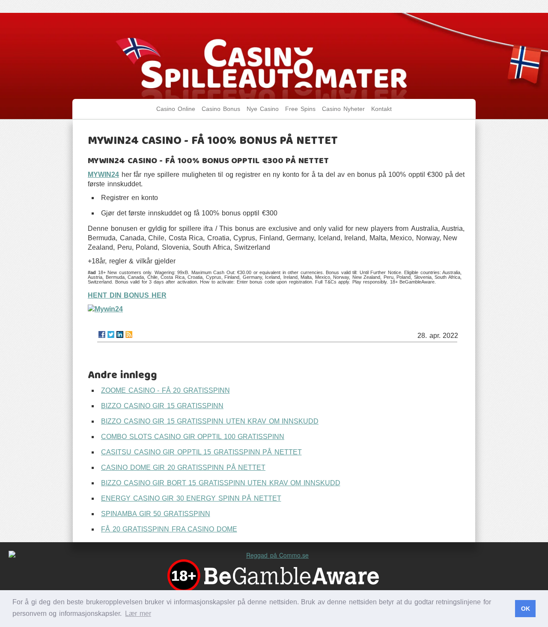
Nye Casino (263, 109)
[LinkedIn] (119, 334)
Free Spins (300, 109)
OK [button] (525, 608)
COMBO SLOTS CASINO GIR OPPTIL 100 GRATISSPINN (192, 436)
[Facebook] (101, 334)
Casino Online (175, 109)
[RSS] (128, 334)
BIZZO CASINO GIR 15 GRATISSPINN (162, 405)
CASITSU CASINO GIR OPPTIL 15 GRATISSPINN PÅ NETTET (201, 452)
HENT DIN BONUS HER (127, 295)
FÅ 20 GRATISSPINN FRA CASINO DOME (169, 529)
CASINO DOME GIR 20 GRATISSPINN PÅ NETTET (183, 467)
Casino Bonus (221, 109)
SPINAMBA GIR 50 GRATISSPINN (155, 513)
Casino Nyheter (343, 109)
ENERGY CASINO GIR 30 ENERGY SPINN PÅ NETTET (191, 498)
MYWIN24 (103, 174)
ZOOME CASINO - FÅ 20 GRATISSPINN (165, 390)
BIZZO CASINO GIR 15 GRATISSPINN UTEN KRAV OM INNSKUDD (210, 421)
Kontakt (381, 109)
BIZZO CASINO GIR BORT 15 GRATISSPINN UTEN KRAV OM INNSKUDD (220, 483)
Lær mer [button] (138, 613)
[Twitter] (110, 334)
